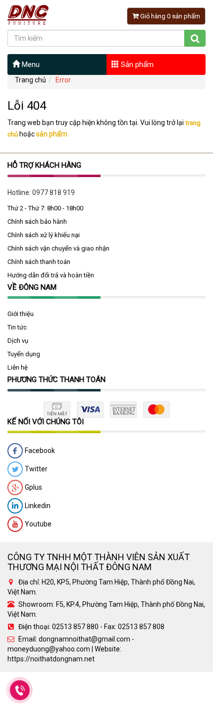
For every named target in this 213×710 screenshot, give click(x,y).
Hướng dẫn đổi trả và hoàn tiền (50, 275)
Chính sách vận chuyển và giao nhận (58, 248)
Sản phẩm (136, 64)
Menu (30, 64)
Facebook (39, 450)
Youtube (37, 524)
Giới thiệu (20, 314)
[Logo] (28, 14)
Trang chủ (30, 80)
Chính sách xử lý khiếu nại (43, 235)
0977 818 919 (53, 192)
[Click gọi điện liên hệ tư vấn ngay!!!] (20, 690)
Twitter (35, 469)
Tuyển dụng (23, 354)
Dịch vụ (17, 340)
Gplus (32, 487)
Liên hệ (17, 367)
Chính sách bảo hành (37, 221)
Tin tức (17, 327)
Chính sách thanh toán (38, 261)
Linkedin (37, 506)
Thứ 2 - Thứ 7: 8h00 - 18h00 (45, 208)
